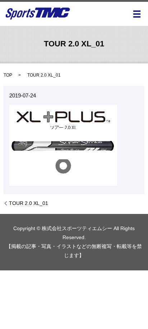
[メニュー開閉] (136, 14)
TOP (8, 75)
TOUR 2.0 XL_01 (28, 203)
